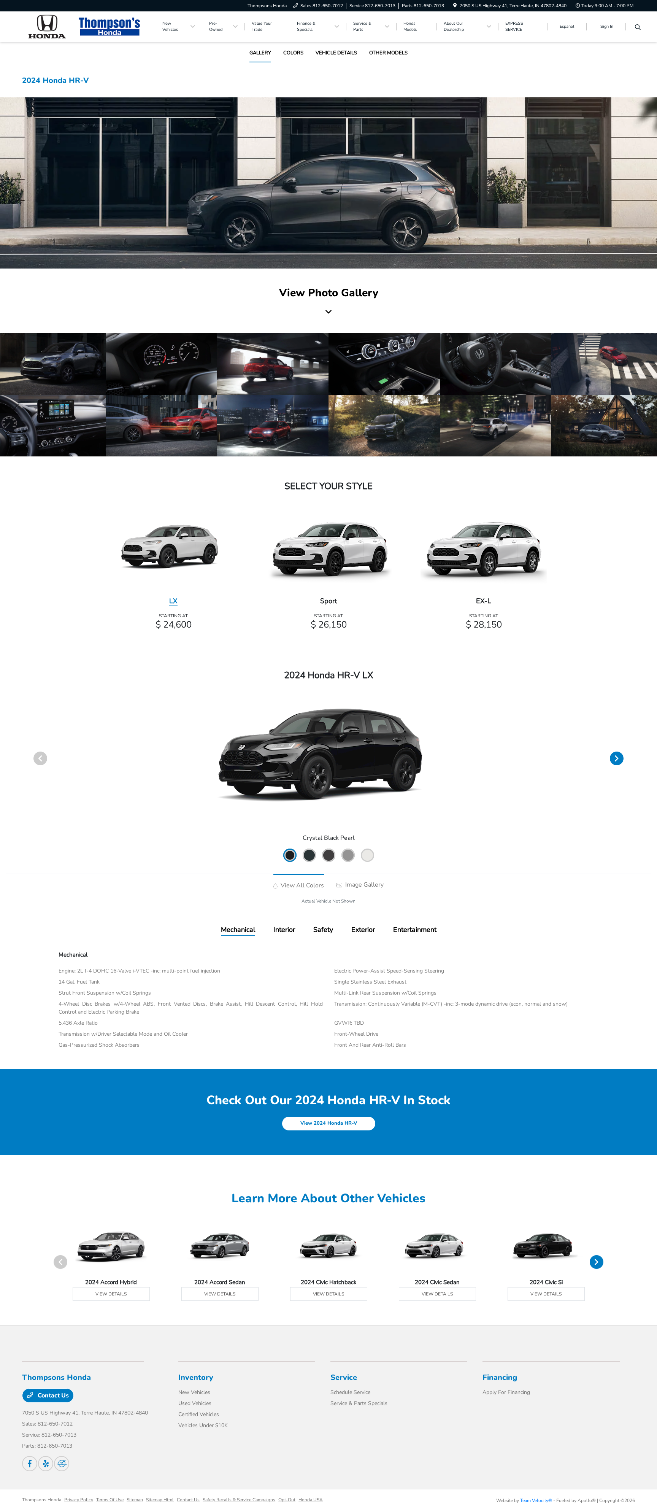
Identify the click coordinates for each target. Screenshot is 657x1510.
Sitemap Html (160, 1500)
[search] (638, 27)
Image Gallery (364, 885)
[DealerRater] (61, 1463)
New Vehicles (194, 1392)
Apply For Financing (506, 1392)
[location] (455, 6)
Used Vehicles (194, 1403)
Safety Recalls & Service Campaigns (239, 1500)
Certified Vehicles (198, 1414)
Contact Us (52, 1395)
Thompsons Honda (41, 1500)
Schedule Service (350, 1392)
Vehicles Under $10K (203, 1425)
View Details (111, 1294)
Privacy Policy (78, 1500)
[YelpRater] (45, 1463)
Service (343, 1377)
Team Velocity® (536, 1500)
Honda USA (310, 1500)
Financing (499, 1377)
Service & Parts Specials (358, 1403)
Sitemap (135, 1500)
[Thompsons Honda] (87, 26)
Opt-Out (286, 1500)
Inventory (195, 1377)
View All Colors (301, 885)
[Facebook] (29, 1463)
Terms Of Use (110, 1500)
